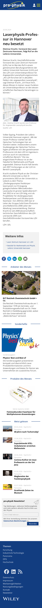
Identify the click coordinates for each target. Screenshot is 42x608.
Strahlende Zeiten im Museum (24, 491)
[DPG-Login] (34, 5)
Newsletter (7, 593)
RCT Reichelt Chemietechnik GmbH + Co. (20, 299)
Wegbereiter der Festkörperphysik (22, 477)
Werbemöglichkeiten (12, 583)
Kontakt (6, 590)
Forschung (7, 550)
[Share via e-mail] (25, 259)
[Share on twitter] (9, 259)
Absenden (33, 524)
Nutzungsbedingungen (13, 586)
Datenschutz (8, 577)
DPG (5, 559)
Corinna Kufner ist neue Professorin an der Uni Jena (25, 462)
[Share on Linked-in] (14, 259)
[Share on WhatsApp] (20, 259)
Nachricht (27, 427)
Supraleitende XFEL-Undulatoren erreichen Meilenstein (24, 446)
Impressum (8, 580)
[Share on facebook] (4, 259)
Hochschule (8, 562)
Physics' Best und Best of (14, 358)
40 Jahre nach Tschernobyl (26, 432)
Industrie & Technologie (13, 553)
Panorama (17, 429)
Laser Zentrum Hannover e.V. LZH (20, 242)
